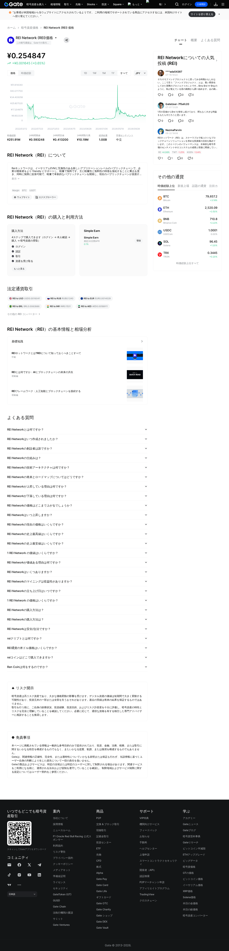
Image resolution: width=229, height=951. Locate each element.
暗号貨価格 (189, 866)
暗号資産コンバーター (195, 915)
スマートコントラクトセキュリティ (158, 862)
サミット (58, 918)
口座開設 (201, 4)
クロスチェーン (148, 900)
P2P (98, 817)
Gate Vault (102, 927)
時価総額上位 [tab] (166, 186)
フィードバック (148, 830)
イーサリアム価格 (193, 885)
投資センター (103, 842)
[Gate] (13, 4)
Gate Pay (101, 878)
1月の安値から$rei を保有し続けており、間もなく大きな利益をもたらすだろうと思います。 (187, 113)
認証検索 (145, 876)
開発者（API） (148, 869)
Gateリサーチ (190, 842)
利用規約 (58, 845)
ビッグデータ (190, 860)
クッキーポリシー (63, 863)
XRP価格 (188, 891)
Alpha (99, 872)
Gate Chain (59, 906)
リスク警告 (59, 851)
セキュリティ (60, 888)
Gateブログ (189, 830)
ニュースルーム (61, 830)
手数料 (143, 842)
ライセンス (59, 882)
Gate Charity (103, 909)
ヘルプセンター (148, 848)
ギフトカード (103, 897)
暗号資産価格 (29, 27)
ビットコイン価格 (193, 878)
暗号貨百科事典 (191, 836)
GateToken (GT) (62, 894)
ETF (98, 848)
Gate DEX (101, 921)
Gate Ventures (61, 924)
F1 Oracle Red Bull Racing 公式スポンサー (72, 838)
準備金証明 (59, 876)
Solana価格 (189, 897)
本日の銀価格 (190, 909)
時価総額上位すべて (187, 263)
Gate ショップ (104, 915)
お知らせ (145, 836)
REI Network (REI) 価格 (59, 27)
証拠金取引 (102, 836)
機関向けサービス (150, 824)
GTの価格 (188, 872)
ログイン (187, 4)
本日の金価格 (190, 903)
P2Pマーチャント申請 (152, 882)
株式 (98, 866)
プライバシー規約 (63, 857)
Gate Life (101, 891)
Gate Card (102, 885)
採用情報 (58, 824)
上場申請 (145, 854)
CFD (98, 860)
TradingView (147, 894)
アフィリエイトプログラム (155, 888)
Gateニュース (190, 824)
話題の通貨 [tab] (199, 186)
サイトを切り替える (202, 14)
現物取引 (101, 830)
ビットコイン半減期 (194, 848)
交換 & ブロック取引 (107, 824)
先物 (98, 854)
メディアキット (61, 869)
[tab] (180, 40)
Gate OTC (102, 903)
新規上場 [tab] (183, 186)
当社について (60, 817)
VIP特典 (144, 817)
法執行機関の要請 (63, 912)
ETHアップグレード (194, 854)
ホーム (11, 27)
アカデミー (189, 817)
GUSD (56, 900)
